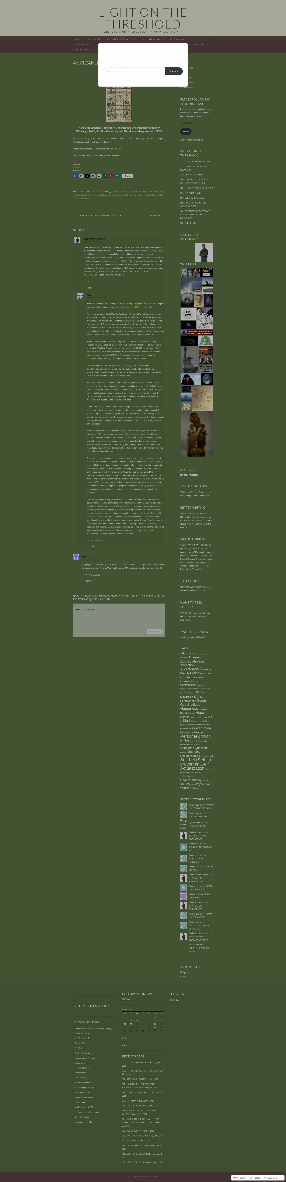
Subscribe (173, 71)
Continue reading (143, 80)
